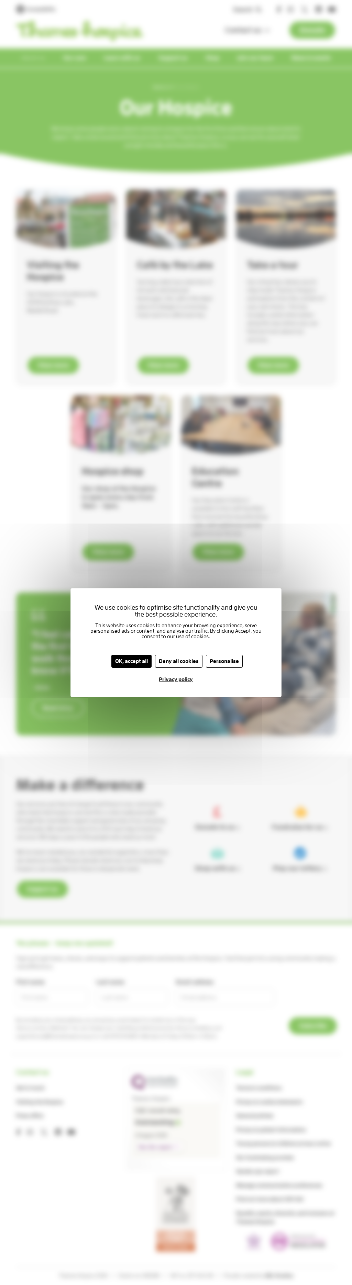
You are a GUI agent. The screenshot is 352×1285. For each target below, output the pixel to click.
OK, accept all (131, 661)
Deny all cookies (179, 661)
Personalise (224, 661)
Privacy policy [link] (176, 679)
